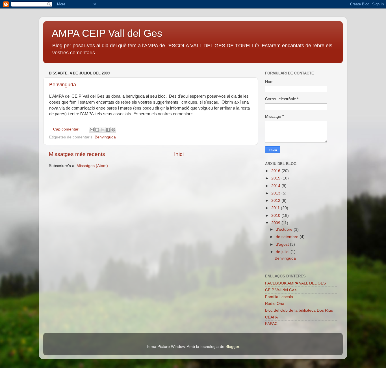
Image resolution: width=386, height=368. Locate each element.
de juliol (283, 252)
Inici (179, 154)
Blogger (232, 347)
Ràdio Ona (274, 303)
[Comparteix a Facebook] (108, 129)
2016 (276, 171)
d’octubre (285, 229)
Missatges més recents (77, 154)
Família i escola (279, 297)
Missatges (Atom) (92, 166)
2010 (276, 215)
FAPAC (271, 324)
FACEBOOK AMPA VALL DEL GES (295, 283)
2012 (276, 200)
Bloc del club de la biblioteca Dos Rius (299, 310)
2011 (276, 208)
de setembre (288, 237)
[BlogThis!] (97, 129)
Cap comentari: (67, 129)
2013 (276, 193)
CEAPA (271, 317)
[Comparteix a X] (102, 129)
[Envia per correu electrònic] (92, 129)
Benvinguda (62, 84)
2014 (276, 186)
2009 (276, 223)
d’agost (283, 244)
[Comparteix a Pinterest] (113, 129)
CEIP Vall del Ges (280, 290)
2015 (276, 178)
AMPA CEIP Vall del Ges (107, 33)
